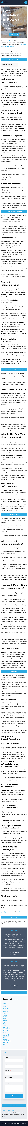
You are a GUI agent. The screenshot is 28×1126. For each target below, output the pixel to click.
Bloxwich (5, 1037)
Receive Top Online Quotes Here (14, 514)
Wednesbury (6, 1018)
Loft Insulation (10, 41)
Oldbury (3, 911)
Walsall (4, 1032)
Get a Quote (13, 34)
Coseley (5, 1015)
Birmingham (6, 1027)
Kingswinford (6, 1022)
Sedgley (5, 1020)
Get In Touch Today (14, 59)
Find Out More (14, 671)
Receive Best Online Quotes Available (14, 369)
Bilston (4, 1023)
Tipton (4, 1013)
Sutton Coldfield (7, 1040)
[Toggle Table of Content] (14, 65)
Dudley (13, 911)
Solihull (4, 1044)
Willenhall (5, 1030)
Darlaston (5, 1025)
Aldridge (5, 1039)
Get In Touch (14, 1105)
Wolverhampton (7, 1034)
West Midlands (6, 1028)
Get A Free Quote (14, 992)
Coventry (5, 1046)
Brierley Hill (19, 911)
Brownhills (5, 1042)
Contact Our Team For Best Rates (14, 211)
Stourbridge (6, 1016)
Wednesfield (6, 1035)
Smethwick (5, 1011)
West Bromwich (7, 1010)
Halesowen (8, 911)
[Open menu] (25, 2)
